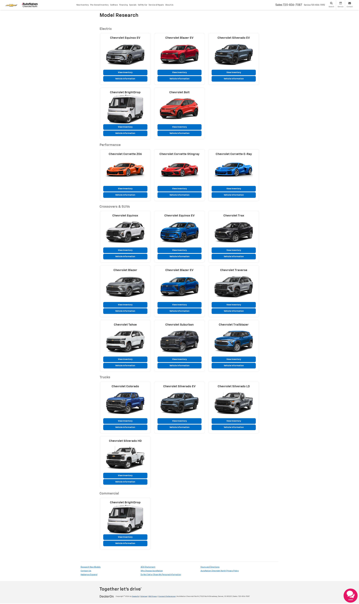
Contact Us (86, 571)
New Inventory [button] (82, 5)
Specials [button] (132, 5)
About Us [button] (169, 5)
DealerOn (135, 596)
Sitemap (144, 596)
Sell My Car (142, 5)
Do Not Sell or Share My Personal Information (161, 575)
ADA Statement (148, 567)
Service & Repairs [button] (156, 5)
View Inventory (125, 72)
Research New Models (91, 567)
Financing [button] (123, 5)
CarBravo (114, 5)
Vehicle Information (125, 79)
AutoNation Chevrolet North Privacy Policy (220, 571)
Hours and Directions (210, 567)
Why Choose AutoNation (152, 571)
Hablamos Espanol (89, 575)
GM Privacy (153, 596)
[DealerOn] (107, 596)
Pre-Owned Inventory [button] (99, 5)
